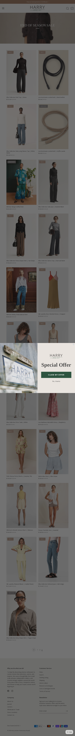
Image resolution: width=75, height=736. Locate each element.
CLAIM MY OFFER (56, 375)
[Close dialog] (73, 344)
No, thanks (56, 381)
